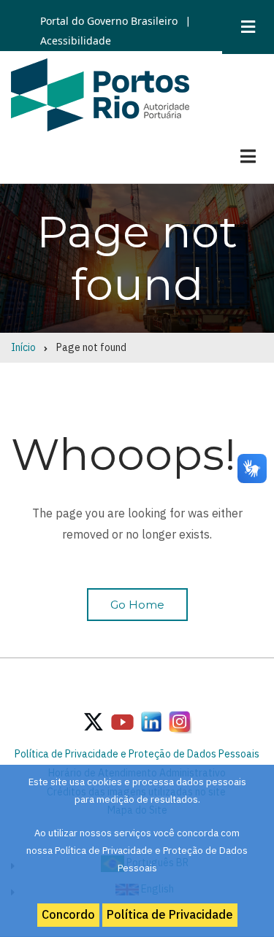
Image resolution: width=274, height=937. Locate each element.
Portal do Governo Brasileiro (109, 21)
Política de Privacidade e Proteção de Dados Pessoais (137, 753)
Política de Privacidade (170, 914)
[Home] (100, 93)
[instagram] (151, 721)
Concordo (68, 914)
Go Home (137, 605)
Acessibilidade (75, 40)
